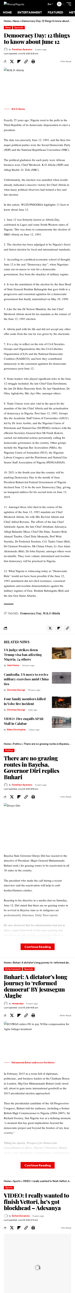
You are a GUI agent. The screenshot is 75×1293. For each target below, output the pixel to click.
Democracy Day (31, 613)
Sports (17, 1181)
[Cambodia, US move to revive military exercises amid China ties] (61, 678)
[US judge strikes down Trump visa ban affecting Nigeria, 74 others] (61, 653)
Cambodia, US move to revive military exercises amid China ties (26, 679)
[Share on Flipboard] (19, 61)
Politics (17, 743)
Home (7, 21)
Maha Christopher (16, 729)
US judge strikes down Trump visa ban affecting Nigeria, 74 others (23, 654)
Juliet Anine (13, 665)
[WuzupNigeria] (14, 4)
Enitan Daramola (21, 1216)
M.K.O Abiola (51, 613)
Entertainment (13, 969)
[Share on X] (11, 61)
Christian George (16, 690)
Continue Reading (37, 947)
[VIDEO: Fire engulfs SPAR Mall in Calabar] (61, 722)
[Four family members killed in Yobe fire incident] (61, 702)
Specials (18, 27)
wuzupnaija (17, 1003)
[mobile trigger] (68, 4)
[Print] (33, 61)
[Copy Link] (26, 61)
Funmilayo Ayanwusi (22, 49)
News (16, 21)
